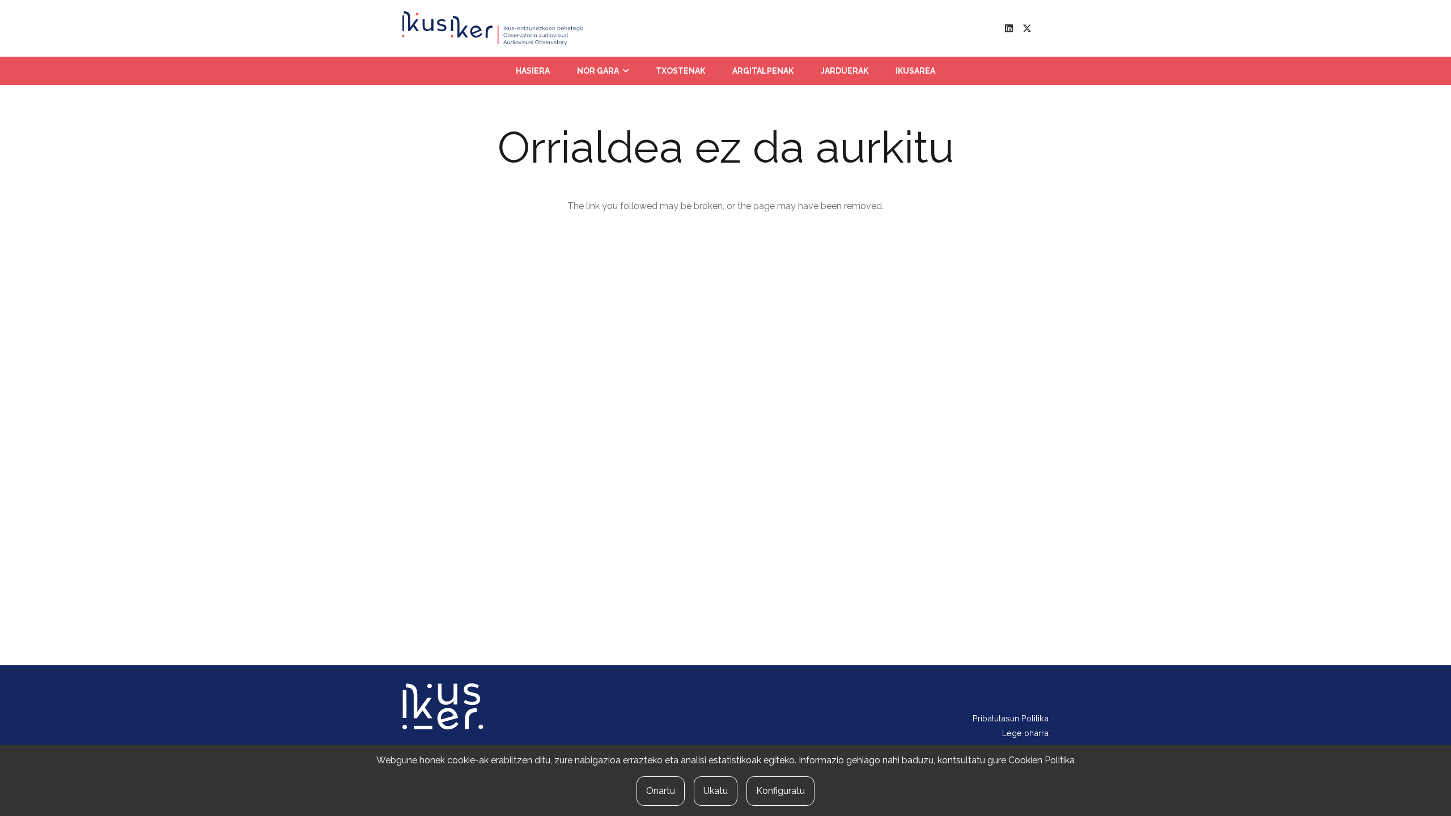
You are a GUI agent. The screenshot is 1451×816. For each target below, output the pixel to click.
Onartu (660, 790)
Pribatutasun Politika (1011, 718)
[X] (1027, 28)
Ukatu (715, 790)
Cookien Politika (1041, 760)
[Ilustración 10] (492, 28)
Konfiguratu (780, 790)
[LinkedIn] (1009, 28)
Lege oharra (1025, 733)
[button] (626, 71)
